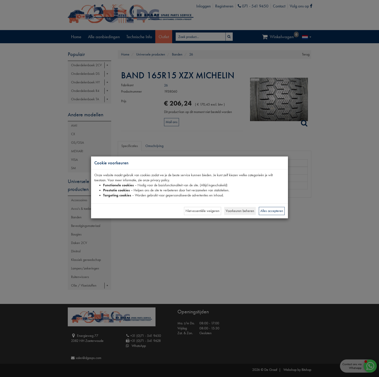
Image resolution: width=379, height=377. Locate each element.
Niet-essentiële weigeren (203, 210)
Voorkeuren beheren (240, 210)
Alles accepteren (271, 210)
